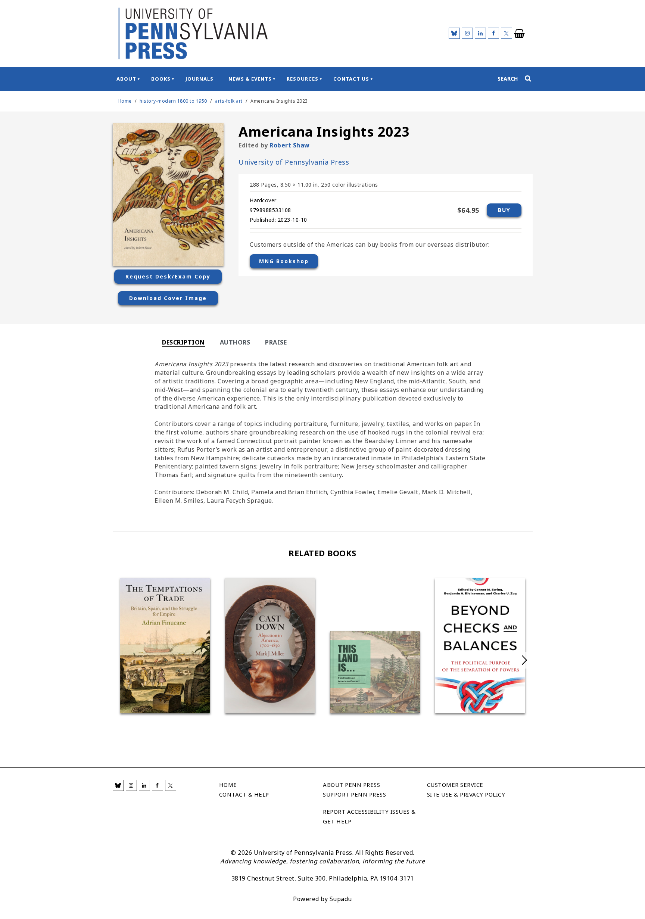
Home (125, 101)
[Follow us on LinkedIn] (480, 33)
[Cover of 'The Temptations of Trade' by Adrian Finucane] (165, 645)
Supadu (341, 899)
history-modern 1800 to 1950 (173, 101)
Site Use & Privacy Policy (466, 794)
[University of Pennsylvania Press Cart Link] (519, 33)
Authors (235, 342)
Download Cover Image (168, 298)
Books (161, 78)
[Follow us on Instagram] (467, 33)
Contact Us (351, 78)
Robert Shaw (289, 145)
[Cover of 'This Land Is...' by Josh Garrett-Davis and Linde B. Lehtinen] (375, 672)
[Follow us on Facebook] (493, 33)
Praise (276, 342)
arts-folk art (229, 101)
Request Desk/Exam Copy (168, 276)
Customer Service (455, 784)
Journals (200, 78)
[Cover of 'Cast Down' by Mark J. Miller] (270, 645)
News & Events (250, 78)
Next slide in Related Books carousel (524, 660)
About (126, 78)
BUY (504, 210)
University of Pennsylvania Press (294, 162)
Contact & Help (244, 794)
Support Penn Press (354, 794)
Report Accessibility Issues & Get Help (369, 816)
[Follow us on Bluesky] (454, 33)
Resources (302, 78)
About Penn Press (351, 784)
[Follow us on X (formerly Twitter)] (506, 33)
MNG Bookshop (284, 261)
